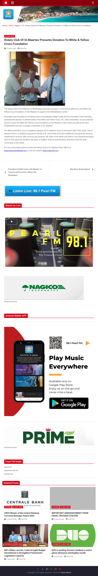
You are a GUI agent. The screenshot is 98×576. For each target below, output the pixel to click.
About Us (8, 467)
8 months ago (59, 519)
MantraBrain (66, 572)
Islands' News (9, 36)
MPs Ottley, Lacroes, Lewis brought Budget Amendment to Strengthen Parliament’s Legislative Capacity (24, 553)
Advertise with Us (11, 470)
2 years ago (10, 559)
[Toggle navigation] (12, 2)
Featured (8, 507)
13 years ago (11, 48)
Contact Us (8, 474)
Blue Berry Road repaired (80, 169)
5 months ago (11, 519)
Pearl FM (23, 48)
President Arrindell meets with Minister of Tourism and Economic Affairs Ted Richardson (25, 172)
